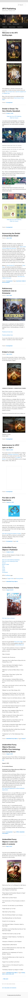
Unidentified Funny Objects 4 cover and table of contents (9, 841)
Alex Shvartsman (10, 265)
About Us (9, 24)
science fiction (8, 974)
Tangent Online (10, 578)
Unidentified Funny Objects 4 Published (9, 548)
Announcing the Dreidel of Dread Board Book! (11, 234)
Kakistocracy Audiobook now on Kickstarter (9, 290)
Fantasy (23, 972)
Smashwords (5, 572)
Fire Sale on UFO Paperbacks (8, 499)
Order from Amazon (14, 118)
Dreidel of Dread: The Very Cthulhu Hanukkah (11, 110)
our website (18, 457)
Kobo (3, 566)
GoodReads (7, 575)
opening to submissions (13, 454)
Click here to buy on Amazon (8, 618)
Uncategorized (9, 102)
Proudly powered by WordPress (14, 995)
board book (18, 281)
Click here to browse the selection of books (11, 533)
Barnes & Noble (5, 564)
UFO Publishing (9, 8)
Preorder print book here (7, 331)
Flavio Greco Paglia (18, 641)
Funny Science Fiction (10, 587)
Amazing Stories (19, 578)
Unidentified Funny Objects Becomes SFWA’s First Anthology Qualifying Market (11, 748)
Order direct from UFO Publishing (14, 116)
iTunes (3, 567)
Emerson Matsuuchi (19, 644)
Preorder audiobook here (7, 335)
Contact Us (4, 27)
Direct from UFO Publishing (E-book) (10, 561)
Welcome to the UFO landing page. (10, 34)
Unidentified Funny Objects (12, 581)
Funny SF (24, 738)
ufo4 (13, 974)
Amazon (4, 459)
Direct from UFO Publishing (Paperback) (11, 559)
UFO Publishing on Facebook (9, 987)
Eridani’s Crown (8, 352)
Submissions (20, 27)
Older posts (5, 978)
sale (17, 541)
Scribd (3, 569)
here (3, 760)
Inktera (3, 570)
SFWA (17, 832)
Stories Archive (12, 27)
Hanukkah (7, 282)
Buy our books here (10, 91)
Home (3, 24)
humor (3, 974)
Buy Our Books (16, 24)
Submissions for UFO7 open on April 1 (10, 446)
